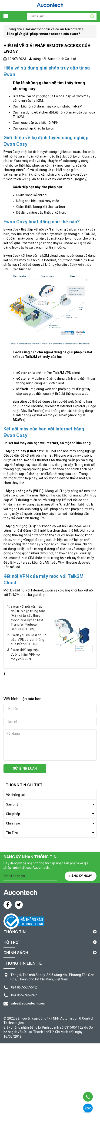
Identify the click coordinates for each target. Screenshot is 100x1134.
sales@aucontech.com (27, 1003)
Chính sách (14, 823)
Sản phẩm (14, 804)
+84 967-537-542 (23, 987)
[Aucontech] (50, 5)
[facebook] (7, 905)
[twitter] (19, 905)
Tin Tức (12, 833)
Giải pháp (13, 814)
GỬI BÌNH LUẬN (25, 768)
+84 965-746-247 (23, 995)
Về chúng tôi (15, 795)
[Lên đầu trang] (88, 1085)
